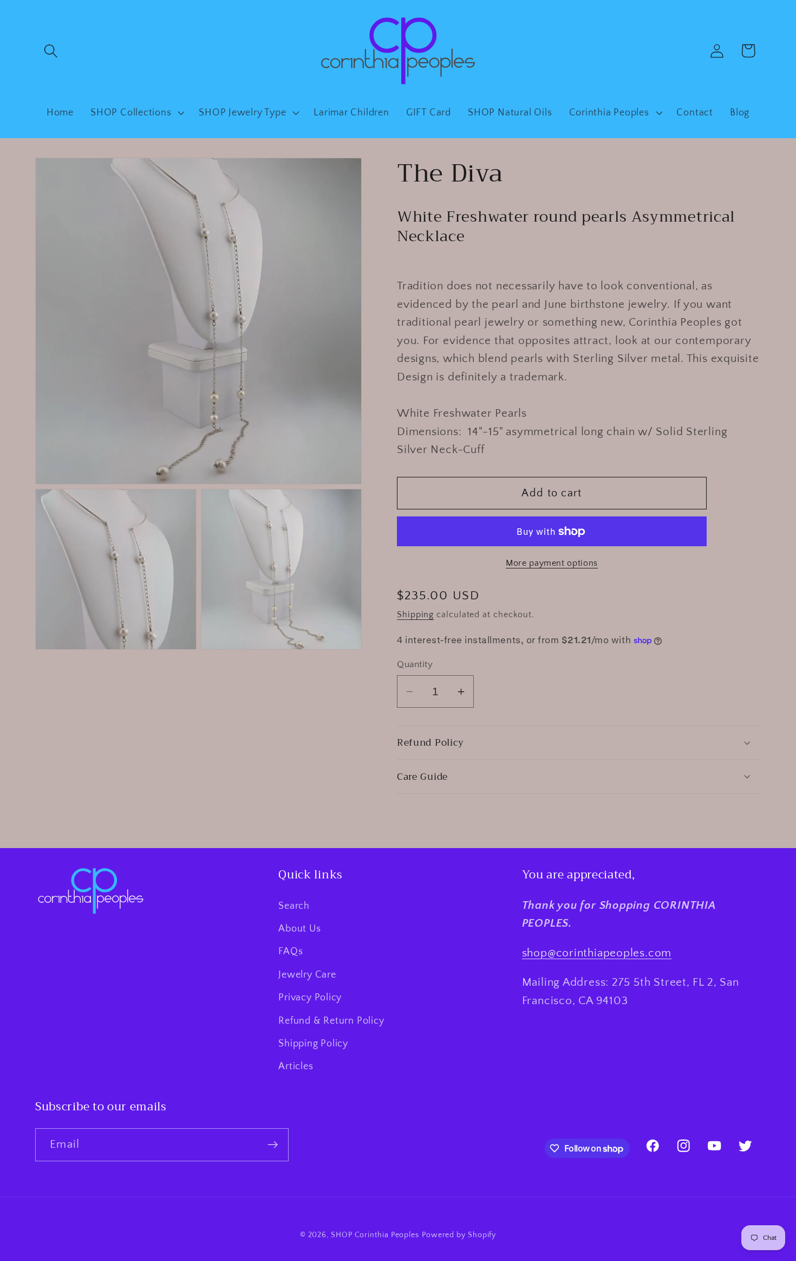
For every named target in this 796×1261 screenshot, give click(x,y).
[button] (50, 50)
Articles (295, 1066)
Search (294, 906)
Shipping (415, 614)
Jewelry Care (307, 974)
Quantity (415, 664)
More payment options (552, 563)
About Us (299, 928)
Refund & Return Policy (331, 1021)
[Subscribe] (272, 1144)
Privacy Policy (310, 997)
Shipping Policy (313, 1043)
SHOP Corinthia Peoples (375, 1235)
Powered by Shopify (459, 1235)
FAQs (290, 951)
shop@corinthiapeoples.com (597, 953)
